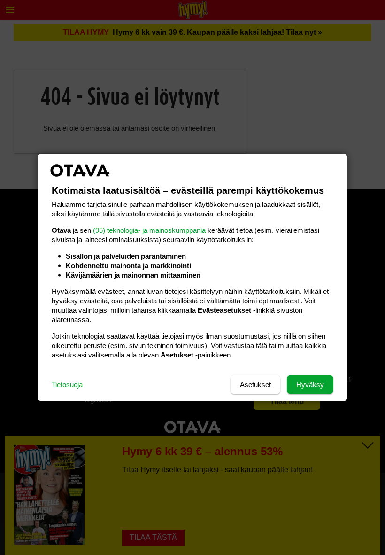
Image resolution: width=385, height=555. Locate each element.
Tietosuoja (67, 384)
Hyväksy (310, 384)
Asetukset (255, 384)
